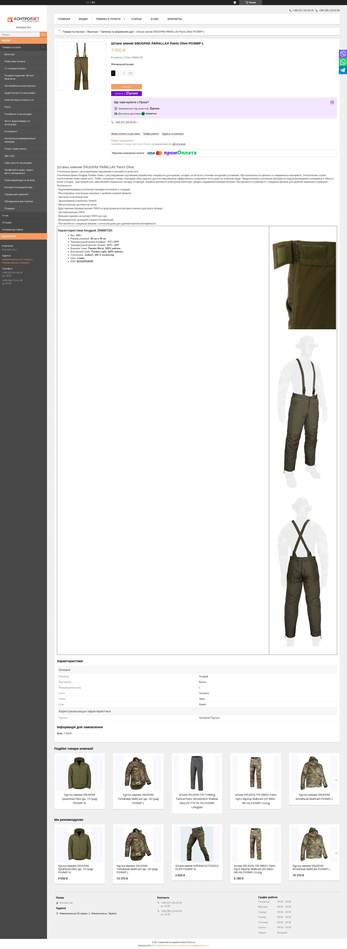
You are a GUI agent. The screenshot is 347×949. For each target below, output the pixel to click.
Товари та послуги (74, 31)
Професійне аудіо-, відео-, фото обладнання (19, 171)
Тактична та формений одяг (117, 31)
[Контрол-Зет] (23, 17)
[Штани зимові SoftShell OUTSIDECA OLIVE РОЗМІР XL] (197, 844)
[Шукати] (43, 34)
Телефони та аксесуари (18, 114)
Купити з (120, 93)
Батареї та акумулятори (18, 187)
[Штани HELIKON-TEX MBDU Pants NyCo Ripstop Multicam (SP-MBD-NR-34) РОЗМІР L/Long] (255, 773)
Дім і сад (9, 155)
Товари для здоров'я (16, 194)
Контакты (175, 19)
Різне (8, 106)
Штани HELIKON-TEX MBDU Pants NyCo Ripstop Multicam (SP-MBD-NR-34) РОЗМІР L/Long (256, 799)
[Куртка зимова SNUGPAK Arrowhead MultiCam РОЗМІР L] (314, 773)
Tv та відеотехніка (15, 68)
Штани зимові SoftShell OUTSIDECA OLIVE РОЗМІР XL (197, 867)
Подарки (10, 208)
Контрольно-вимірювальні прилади (20, 140)
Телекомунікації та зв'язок (20, 180)
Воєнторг (10, 54)
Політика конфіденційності (195, 945)
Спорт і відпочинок (16, 148)
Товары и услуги (11, 47)
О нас (5, 215)
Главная (64, 19)
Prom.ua (191, 942)
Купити (126, 86)
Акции (83, 19)
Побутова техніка (15, 61)
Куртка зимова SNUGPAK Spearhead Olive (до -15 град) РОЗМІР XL (79, 799)
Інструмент (11, 131)
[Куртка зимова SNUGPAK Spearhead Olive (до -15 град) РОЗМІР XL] (79, 773)
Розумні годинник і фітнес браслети (19, 77)
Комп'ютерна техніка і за (19, 99)
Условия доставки (12, 229)
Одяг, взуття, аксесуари (18, 162)
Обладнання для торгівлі (19, 201)
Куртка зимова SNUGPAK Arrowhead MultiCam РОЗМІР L (311, 867)
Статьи (136, 19)
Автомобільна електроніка (20, 85)
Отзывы (7, 222)
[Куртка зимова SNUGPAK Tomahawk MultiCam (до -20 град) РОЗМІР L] (138, 773)
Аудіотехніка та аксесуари (20, 92)
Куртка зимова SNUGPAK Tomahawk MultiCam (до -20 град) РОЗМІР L (138, 799)
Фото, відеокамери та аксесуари (17, 122)
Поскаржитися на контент (166, 945)
